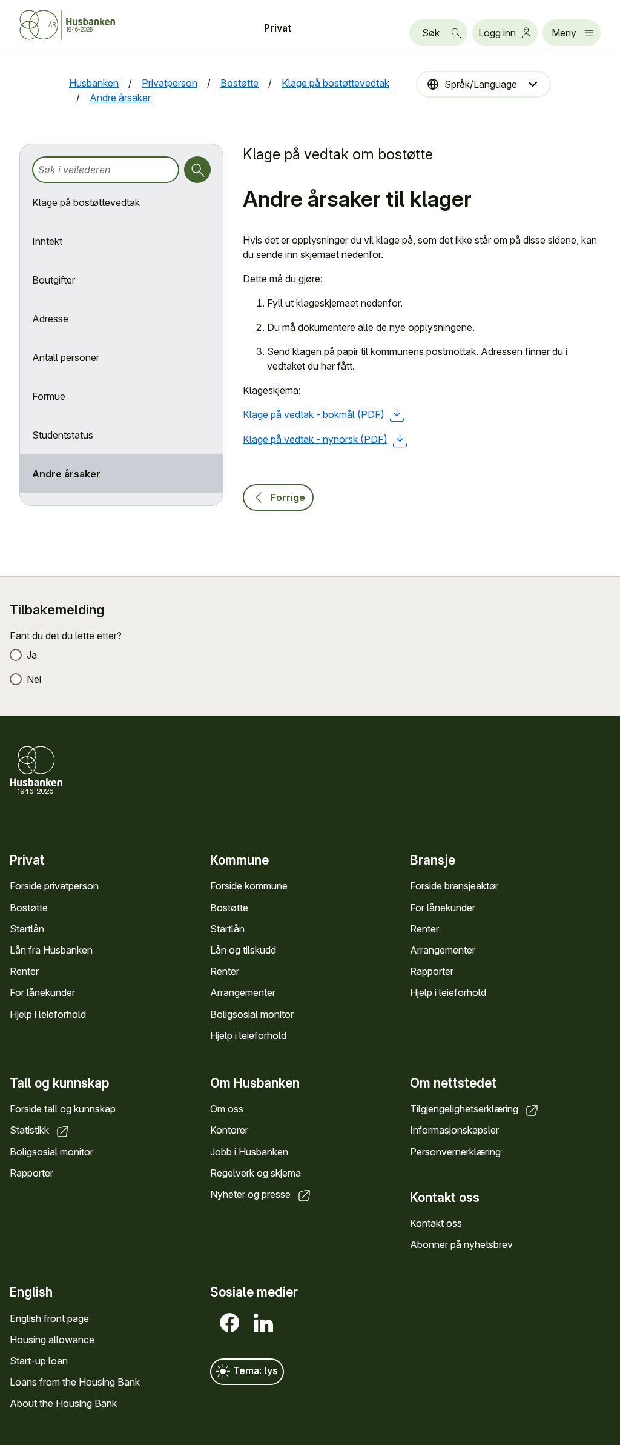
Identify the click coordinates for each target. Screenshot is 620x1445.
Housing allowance (52, 1340)
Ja (32, 655)
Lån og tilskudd (243, 950)
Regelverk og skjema (255, 1173)
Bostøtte (29, 908)
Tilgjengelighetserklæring (465, 1109)
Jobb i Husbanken (249, 1152)
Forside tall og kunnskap (63, 1109)
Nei (34, 679)
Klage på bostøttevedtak (86, 202)
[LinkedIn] (261, 1322)
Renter (24, 971)
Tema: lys (254, 1370)
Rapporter (431, 971)
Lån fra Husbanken (51, 950)
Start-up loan (39, 1361)
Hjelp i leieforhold (48, 1014)
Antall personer (65, 357)
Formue (48, 396)
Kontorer (229, 1130)
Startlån (27, 929)
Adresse (50, 319)
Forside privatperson (54, 886)
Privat (277, 28)
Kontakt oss (436, 1223)
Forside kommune (249, 886)
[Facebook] (227, 1322)
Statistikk (30, 1130)
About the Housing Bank (63, 1403)
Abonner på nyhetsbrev (461, 1244)
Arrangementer (242, 992)
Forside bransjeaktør (454, 886)
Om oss (226, 1109)
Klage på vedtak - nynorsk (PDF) (315, 439)
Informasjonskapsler (454, 1130)
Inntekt (47, 241)
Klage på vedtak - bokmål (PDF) (313, 414)
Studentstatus (62, 435)
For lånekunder (42, 992)
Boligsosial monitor (252, 1014)
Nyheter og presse (251, 1194)
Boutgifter (53, 280)
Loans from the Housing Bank (75, 1382)
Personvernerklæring (455, 1152)
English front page (49, 1318)
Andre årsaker (66, 474)
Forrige (288, 497)
